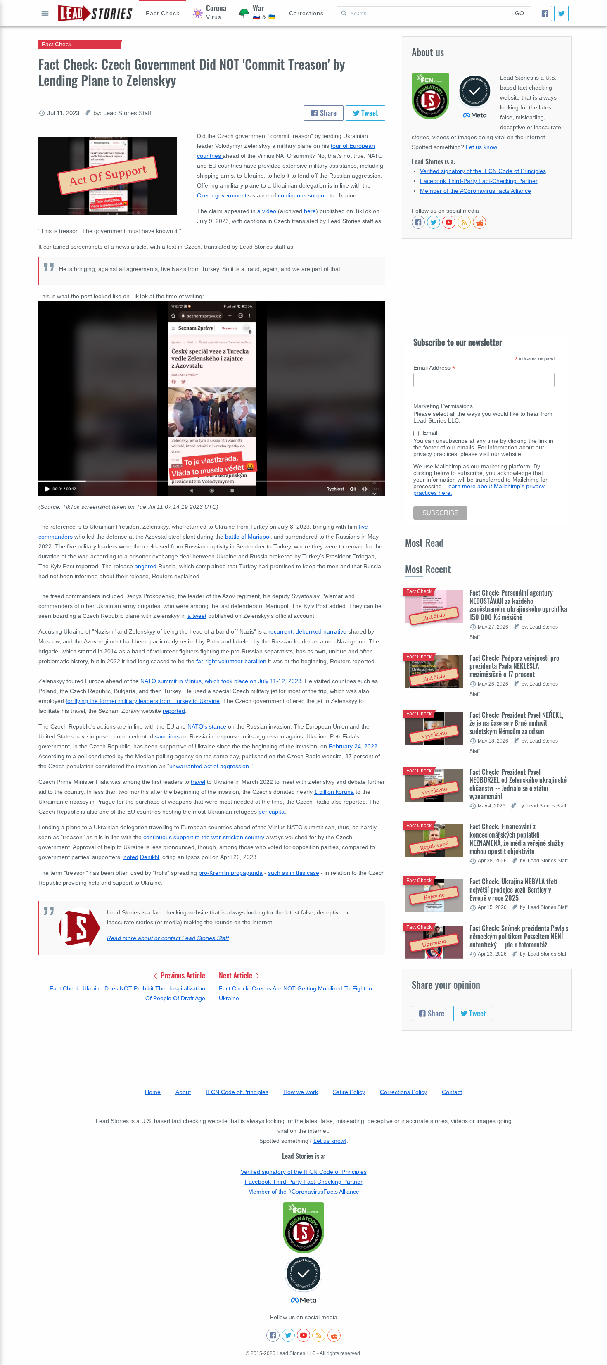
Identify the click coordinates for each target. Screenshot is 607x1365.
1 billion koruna (334, 791)
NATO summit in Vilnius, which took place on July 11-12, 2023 (220, 681)
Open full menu (45, 13)
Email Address (434, 368)
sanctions (168, 736)
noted (130, 857)
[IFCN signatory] (303, 1227)
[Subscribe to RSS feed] (464, 222)
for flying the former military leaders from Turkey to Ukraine (143, 701)
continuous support (304, 195)
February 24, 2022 (353, 746)
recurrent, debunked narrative (307, 631)
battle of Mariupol (247, 536)
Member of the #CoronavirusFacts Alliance (475, 191)
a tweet (196, 615)
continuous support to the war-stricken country (203, 837)
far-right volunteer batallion (231, 661)
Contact (452, 1092)
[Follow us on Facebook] (418, 222)
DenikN (149, 857)
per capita (271, 811)
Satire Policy (349, 1092)
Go (519, 13)
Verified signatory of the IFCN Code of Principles (483, 171)
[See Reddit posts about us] (479, 222)
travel (198, 782)
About (183, 1092)
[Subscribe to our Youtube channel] (448, 222)
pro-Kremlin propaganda (231, 872)
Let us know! (482, 147)
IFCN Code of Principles (237, 1092)
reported (174, 710)
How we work (300, 1092)
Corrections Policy (403, 1092)
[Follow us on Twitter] (433, 222)
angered (145, 566)
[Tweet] (561, 13)
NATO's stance (206, 726)
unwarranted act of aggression (209, 766)
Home (153, 1092)
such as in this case (293, 872)
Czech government (222, 195)
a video (266, 211)
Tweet (369, 112)
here (310, 211)
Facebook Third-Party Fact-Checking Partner (479, 181)
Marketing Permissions (443, 406)
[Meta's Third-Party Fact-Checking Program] (303, 1279)
